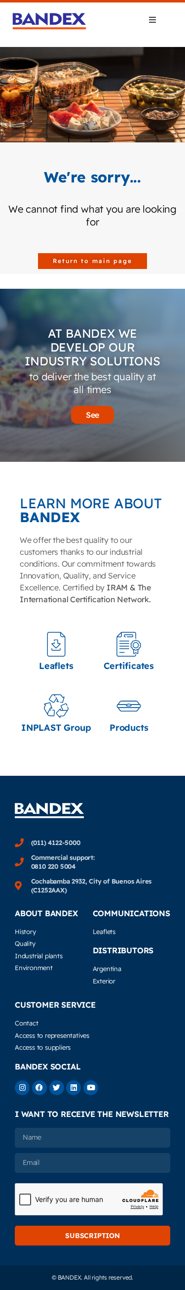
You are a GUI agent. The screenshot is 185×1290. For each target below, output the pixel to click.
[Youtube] (90, 1087)
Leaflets (56, 665)
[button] (152, 20)
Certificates (129, 665)
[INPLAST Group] (56, 706)
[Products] (128, 706)
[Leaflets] (56, 644)
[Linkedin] (73, 1087)
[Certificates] (128, 644)
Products (129, 727)
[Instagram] (22, 1087)
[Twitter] (56, 1087)
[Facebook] (39, 1087)
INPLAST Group (56, 727)
